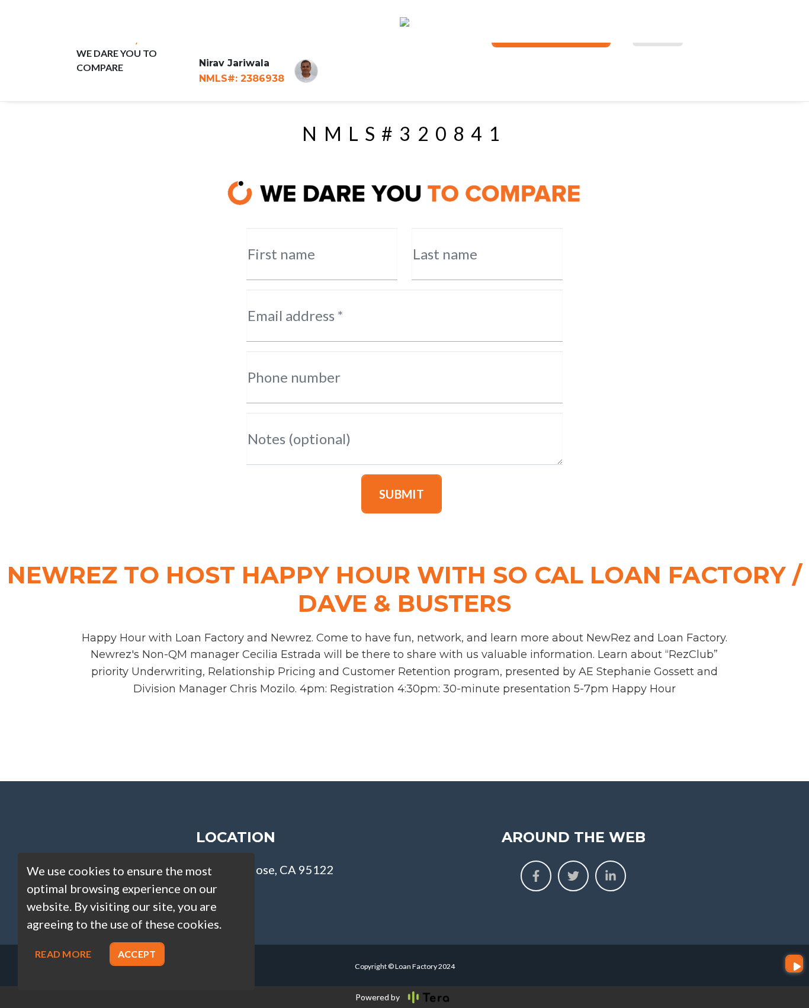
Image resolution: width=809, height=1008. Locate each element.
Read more (63, 953)
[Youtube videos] (794, 963)
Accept (137, 953)
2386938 (241, 78)
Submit (401, 494)
